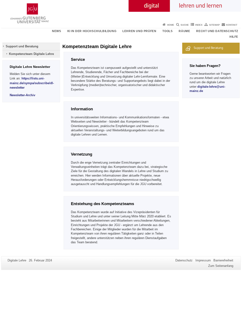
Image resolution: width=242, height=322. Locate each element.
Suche (185, 25)
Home (170, 25)
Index (199, 25)
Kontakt (231, 25)
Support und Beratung (22, 46)
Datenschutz (184, 260)
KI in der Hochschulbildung (92, 31)
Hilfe (233, 36)
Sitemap (214, 25)
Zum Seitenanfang (220, 266)
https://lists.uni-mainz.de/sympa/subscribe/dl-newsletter (32, 83)
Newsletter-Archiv (22, 95)
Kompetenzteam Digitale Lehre (31, 54)
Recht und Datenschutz (217, 31)
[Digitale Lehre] (121, 10)
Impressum (203, 260)
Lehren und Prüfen (139, 31)
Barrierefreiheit (223, 260)
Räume (184, 31)
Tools (167, 31)
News (56, 31)
